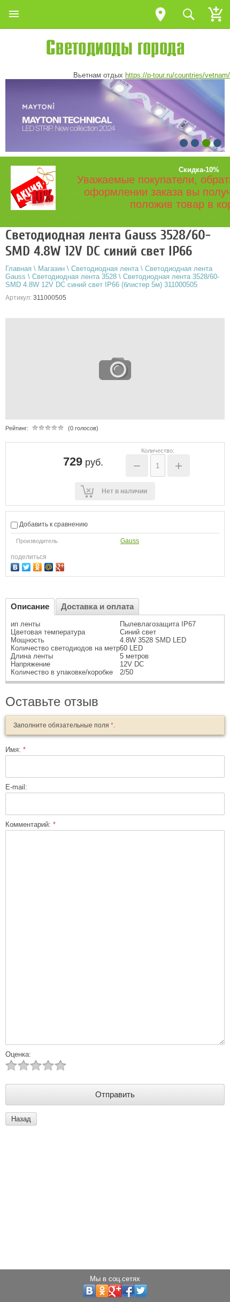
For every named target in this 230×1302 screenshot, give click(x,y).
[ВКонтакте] (16, 565)
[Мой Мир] (50, 565)
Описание (30, 606)
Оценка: (18, 1054)
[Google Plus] (61, 565)
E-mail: (16, 787)
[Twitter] (27, 565)
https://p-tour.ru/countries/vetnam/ (177, 75)
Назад (21, 1119)
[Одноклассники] (38, 565)
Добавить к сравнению (53, 524)
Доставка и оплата (97, 606)
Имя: (15, 750)
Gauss (129, 541)
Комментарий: (30, 824)
